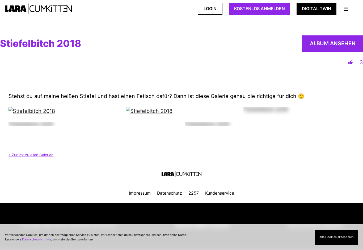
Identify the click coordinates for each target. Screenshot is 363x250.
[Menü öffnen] (346, 9)
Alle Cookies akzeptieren (336, 237)
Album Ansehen (333, 43)
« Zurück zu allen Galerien (31, 155)
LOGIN (210, 8)
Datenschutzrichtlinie (36, 239)
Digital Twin (316, 8)
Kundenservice (219, 193)
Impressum (140, 193)
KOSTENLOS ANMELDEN (259, 8)
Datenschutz (169, 193)
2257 (193, 193)
